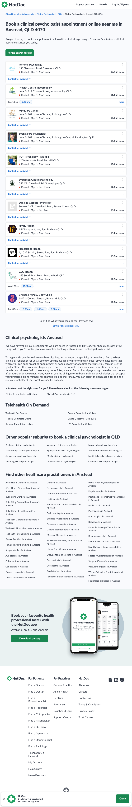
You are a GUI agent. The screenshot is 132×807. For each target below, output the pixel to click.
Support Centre (62, 717)
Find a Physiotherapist (37, 700)
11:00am (27, 286)
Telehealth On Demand (16, 413)
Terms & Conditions (90, 704)
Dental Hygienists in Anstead (19, 572)
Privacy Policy (86, 711)
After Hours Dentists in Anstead (21, 483)
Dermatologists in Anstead (60, 488)
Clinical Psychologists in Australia (19, 14)
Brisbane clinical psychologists (20, 445)
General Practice (62, 685)
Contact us (85, 698)
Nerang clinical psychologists (102, 445)
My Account (35, 762)
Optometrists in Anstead (59, 560)
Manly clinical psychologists (60, 456)
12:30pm (25, 309)
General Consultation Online (82, 413)
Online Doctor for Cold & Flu (82, 419)
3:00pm (55, 309)
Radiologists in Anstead (99, 522)
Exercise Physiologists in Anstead (63, 519)
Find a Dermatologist (40, 740)
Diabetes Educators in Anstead (62, 494)
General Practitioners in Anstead (63, 530)
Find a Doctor (36, 685)
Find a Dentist (36, 691)
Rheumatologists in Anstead (102, 536)
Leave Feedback (37, 775)
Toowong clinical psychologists (20, 462)
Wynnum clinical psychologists (62, 445)
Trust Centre (86, 717)
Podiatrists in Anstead (99, 506)
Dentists (58, 698)
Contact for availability (19, 79)
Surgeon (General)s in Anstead (103, 561)
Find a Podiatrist (37, 708)
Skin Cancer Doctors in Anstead (104, 542)
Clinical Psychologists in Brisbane (21, 394)
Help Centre (35, 769)
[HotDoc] (13, 4)
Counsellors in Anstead (16, 567)
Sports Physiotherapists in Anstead (105, 556)
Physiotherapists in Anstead (102, 491)
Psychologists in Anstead (100, 516)
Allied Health (60, 691)
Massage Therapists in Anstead (62, 535)
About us (84, 685)
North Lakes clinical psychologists (105, 456)
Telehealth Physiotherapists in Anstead (24, 528)
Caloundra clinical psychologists (104, 462)
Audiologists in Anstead (16, 556)
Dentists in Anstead (56, 483)
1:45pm (40, 309)
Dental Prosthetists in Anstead (20, 578)
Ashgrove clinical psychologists (20, 456)
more (120, 102)
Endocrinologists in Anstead (60, 513)
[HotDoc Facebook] (110, 680)
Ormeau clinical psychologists (61, 462)
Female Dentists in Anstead (19, 539)
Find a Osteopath (38, 733)
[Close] (4, 799)
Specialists (59, 704)
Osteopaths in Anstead (58, 566)
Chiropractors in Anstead (17, 561)
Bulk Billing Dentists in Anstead (20, 497)
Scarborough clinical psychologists (22, 451)
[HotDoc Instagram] (122, 680)
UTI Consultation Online (80, 424)
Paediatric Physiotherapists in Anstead (65, 577)
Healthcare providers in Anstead (104, 581)
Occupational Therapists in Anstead (64, 555)
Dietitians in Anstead (57, 499)
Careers (83, 691)
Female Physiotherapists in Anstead (22, 545)
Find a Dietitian (37, 727)
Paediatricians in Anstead (59, 571)
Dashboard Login (62, 711)
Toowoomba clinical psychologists (105, 451)
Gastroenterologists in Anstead (62, 524)
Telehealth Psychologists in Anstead (22, 534)
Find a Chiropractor (39, 714)
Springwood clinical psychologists (63, 451)
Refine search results (20, 53)
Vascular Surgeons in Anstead (103, 567)
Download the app (29, 638)
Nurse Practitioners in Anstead (62, 549)
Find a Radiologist (38, 746)
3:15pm (26, 102)
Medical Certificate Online (18, 419)
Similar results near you (66, 326)
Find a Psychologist (39, 720)
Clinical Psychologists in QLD (49, 14)
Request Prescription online (19, 424)
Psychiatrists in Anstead (100, 511)
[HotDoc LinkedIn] (116, 680)
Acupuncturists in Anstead (18, 550)
